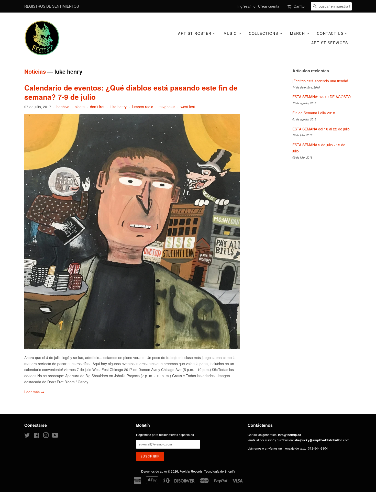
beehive (63, 106)
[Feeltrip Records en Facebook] (36, 436)
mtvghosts (167, 106)
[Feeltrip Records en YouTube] (55, 436)
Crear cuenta (268, 6)
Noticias (35, 71)
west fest (188, 106)
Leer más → (34, 391)
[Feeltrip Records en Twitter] (27, 436)
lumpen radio (142, 106)
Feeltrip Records (191, 471)
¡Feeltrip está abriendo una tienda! (320, 80)
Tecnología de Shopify (219, 471)
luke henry (118, 106)
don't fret (97, 106)
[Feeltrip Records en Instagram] (46, 436)
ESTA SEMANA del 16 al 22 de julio (321, 128)
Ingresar (244, 6)
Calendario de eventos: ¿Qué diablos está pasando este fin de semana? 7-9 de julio (131, 92)
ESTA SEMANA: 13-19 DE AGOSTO (321, 96)
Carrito (299, 6)
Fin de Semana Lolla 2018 (313, 112)
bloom (80, 106)
